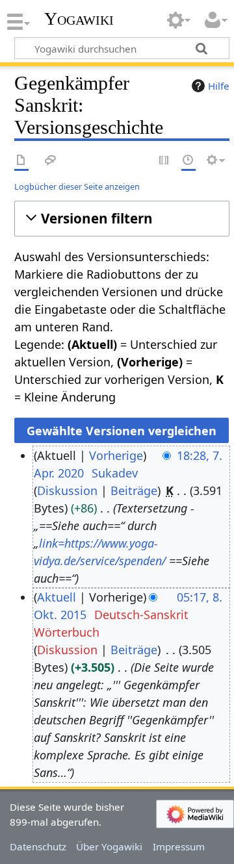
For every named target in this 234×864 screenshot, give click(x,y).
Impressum (179, 846)
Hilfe (218, 85)
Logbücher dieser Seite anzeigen (77, 186)
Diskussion (67, 490)
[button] (121, 218)
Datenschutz (38, 846)
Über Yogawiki (109, 846)
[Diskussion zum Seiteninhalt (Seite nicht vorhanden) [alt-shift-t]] (51, 160)
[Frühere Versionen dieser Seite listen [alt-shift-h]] (188, 160)
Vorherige (116, 455)
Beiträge (133, 490)
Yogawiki (79, 19)
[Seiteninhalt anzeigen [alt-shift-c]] (21, 160)
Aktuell (56, 597)
